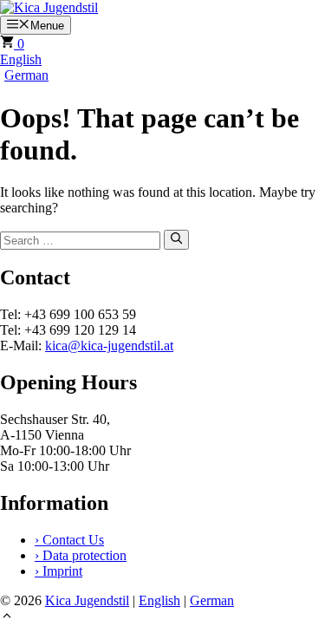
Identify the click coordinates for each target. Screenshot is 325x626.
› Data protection (81, 555)
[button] (7, 617)
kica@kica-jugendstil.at (109, 345)
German (26, 75)
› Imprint (58, 571)
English (21, 59)
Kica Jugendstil (87, 600)
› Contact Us (69, 539)
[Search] (176, 239)
